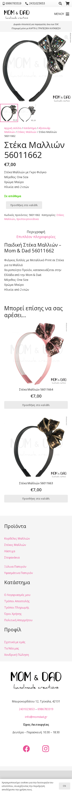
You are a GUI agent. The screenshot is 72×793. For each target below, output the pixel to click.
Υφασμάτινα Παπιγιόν (18, 573)
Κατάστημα (29, 128)
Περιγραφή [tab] (36, 231)
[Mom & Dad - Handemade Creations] (17, 14)
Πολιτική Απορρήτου (18, 620)
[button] (60, 3)
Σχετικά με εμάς (14, 642)
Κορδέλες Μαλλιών (17, 538)
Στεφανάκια (12, 557)
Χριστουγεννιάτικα (27, 219)
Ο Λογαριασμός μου (17, 595)
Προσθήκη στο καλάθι (24, 205)
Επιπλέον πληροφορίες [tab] (36, 236)
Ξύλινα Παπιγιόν (15, 567)
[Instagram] (45, 749)
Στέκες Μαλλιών (27, 132)
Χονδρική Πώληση (16, 655)
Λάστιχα (9, 551)
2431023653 (27, 709)
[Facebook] (26, 749)
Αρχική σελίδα (12, 128)
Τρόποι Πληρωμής (16, 607)
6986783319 (45, 709)
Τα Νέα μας (11, 648)
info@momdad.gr (36, 717)
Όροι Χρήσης (13, 614)
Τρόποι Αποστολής (17, 601)
